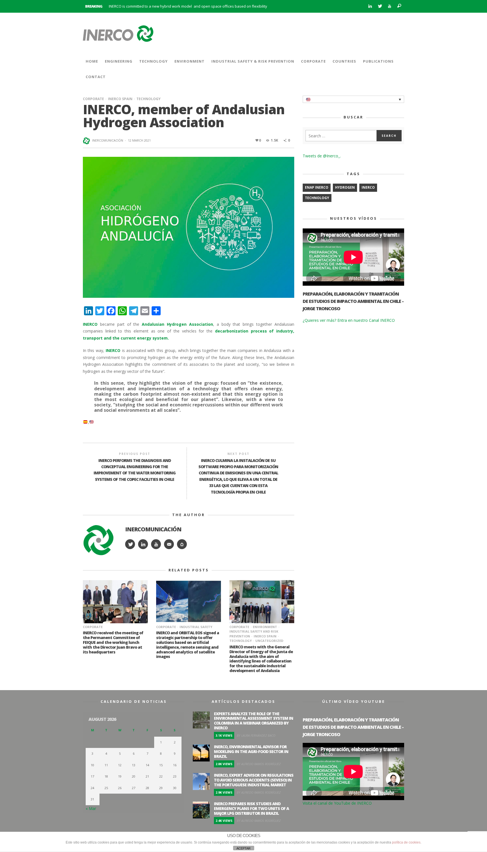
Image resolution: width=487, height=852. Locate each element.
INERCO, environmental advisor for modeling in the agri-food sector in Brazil (251, 751)
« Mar (91, 808)
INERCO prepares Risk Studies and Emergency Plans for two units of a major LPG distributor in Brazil (251, 808)
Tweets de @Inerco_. (322, 155)
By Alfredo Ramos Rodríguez (259, 764)
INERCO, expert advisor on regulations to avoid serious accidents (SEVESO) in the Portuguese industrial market (253, 779)
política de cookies (406, 842)
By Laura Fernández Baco (256, 735)
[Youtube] (390, 6)
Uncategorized (269, 641)
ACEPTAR (243, 848)
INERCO (368, 187)
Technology (148, 98)
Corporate (93, 98)
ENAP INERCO (316, 187)
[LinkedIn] (370, 6)
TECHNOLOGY (317, 197)
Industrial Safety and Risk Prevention (253, 633)
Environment (265, 627)
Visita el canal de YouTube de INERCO (337, 803)
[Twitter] (380, 6)
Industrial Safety (196, 627)
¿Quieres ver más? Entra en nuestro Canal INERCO (349, 320)
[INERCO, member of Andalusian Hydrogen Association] (188, 227)
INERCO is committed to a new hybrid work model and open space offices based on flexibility (188, 6)
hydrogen (345, 187)
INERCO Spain (120, 98)
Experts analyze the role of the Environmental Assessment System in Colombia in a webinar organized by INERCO (253, 720)
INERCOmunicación (107, 140)
